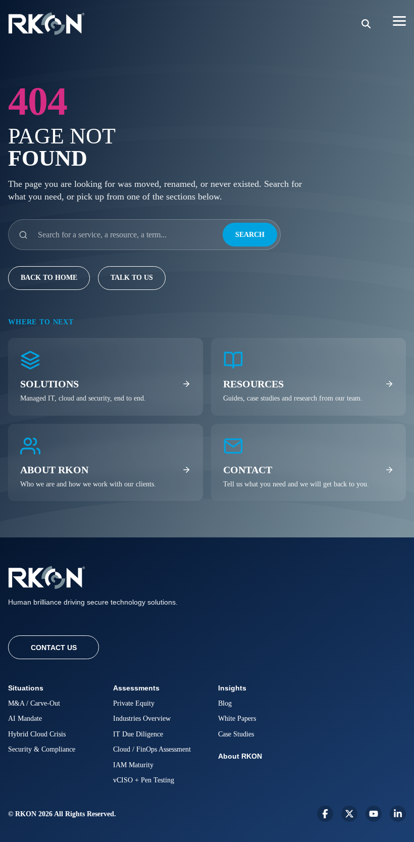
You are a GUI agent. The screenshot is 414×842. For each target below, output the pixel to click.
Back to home (49, 277)
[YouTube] (374, 814)
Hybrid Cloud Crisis (37, 734)
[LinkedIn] (398, 814)
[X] (349, 814)
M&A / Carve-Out (34, 703)
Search (250, 234)
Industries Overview (142, 718)
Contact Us (54, 647)
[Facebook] (325, 814)
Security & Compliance (41, 749)
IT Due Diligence (138, 734)
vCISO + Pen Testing (143, 780)
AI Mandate (25, 718)
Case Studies (236, 734)
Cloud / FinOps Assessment (152, 749)
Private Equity (133, 703)
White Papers (237, 718)
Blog (225, 703)
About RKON (240, 756)
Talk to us (132, 277)
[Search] (366, 23)
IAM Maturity (133, 765)
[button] (399, 20)
